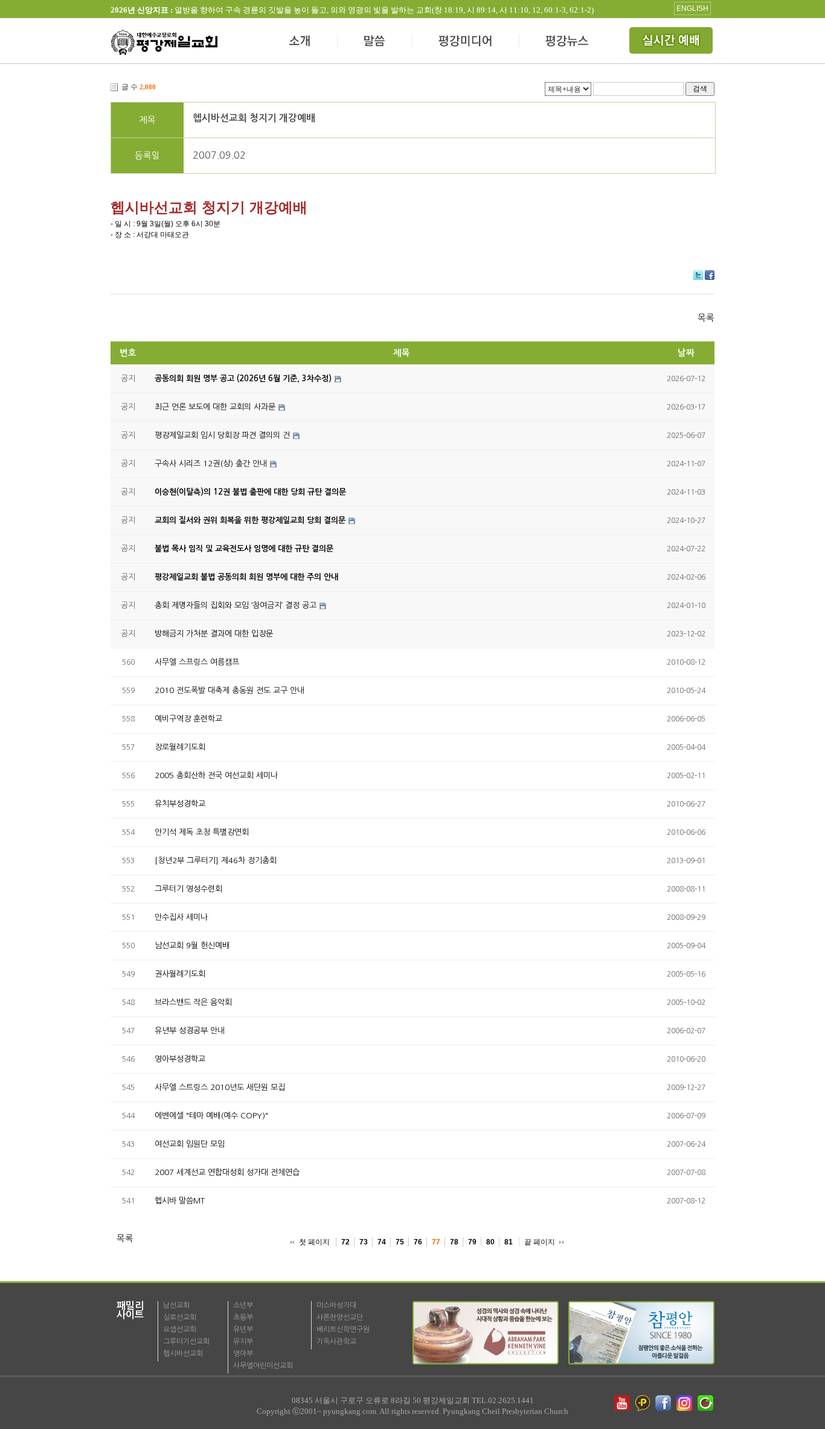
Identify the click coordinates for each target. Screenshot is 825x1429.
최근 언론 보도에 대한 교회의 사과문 (215, 407)
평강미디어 (465, 42)
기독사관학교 (336, 1341)
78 (454, 1242)
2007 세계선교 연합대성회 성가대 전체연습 (227, 1172)
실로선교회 (179, 1317)
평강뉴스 (567, 42)
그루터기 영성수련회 (188, 889)
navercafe (706, 1403)
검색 (700, 88)
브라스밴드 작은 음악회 (193, 1002)
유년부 (243, 1329)
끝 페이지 (539, 1242)
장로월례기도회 (180, 747)
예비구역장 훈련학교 (188, 719)
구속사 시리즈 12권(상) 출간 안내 (211, 463)
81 (508, 1242)
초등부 (243, 1317)
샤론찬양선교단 (339, 1317)
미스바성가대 (336, 1305)
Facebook (709, 275)
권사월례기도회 (180, 974)
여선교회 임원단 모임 (190, 1144)
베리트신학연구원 (343, 1329)
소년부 (243, 1305)
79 (472, 1242)
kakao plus (643, 1403)
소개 (300, 42)
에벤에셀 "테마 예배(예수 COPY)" (211, 1116)
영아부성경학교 (180, 1059)
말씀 (375, 42)
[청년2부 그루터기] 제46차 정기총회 (216, 860)
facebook (664, 1403)
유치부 (243, 1341)
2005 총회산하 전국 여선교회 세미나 (216, 775)
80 (490, 1242)
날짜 (686, 353)
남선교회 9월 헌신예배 (192, 945)
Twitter (698, 275)
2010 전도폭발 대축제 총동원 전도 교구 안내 (229, 690)
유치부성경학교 (180, 804)
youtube (622, 1403)
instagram (685, 1403)
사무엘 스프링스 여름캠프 (197, 662)
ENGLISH (692, 8)
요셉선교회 (179, 1329)
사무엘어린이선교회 (263, 1365)
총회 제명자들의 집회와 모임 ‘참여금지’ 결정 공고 (235, 605)
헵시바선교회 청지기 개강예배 (254, 117)
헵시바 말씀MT (180, 1201)
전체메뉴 (672, 42)
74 (381, 1242)
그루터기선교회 (186, 1341)
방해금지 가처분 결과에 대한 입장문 (214, 634)
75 (400, 1242)
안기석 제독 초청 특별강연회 (202, 832)
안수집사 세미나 (181, 917)
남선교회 (176, 1305)
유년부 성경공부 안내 (190, 1031)
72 (345, 1242)
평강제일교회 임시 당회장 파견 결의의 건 (222, 435)
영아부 (243, 1353)
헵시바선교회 (183, 1353)
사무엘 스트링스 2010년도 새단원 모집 (220, 1087)
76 (418, 1242)
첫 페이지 (314, 1242)
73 (363, 1242)
